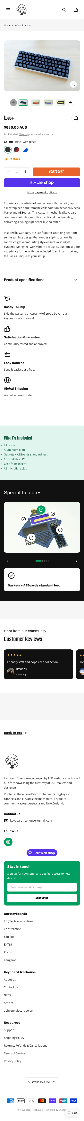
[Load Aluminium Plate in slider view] (31, 538)
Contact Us (11, 987)
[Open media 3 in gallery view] (48, 102)
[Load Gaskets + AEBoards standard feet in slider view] (41, 509)
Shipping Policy (14, 1038)
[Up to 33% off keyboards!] (42, 711)
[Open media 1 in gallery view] (23, 102)
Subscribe (42, 898)
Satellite (9, 937)
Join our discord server (19, 1010)
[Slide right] (70, 102)
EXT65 (8, 944)
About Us (10, 979)
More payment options (42, 192)
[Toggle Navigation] (8, 9)
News (7, 995)
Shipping (24, 134)
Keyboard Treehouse (31, 1109)
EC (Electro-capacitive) (18, 921)
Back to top (13, 733)
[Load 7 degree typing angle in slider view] (23, 519)
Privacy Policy (12, 1061)
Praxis (8, 952)
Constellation (12, 929)
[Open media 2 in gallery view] (35, 102)
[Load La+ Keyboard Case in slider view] (52, 513)
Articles (8, 1003)
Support (9, 1030)
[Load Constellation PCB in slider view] (60, 530)
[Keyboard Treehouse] (21, 10)
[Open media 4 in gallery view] (60, 102)
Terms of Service (14, 1053)
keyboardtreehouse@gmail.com (31, 820)
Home (7, 25)
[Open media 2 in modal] (42, 65)
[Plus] (25, 171)
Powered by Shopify (56, 1109)
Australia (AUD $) (39, 1082)
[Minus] (8, 171)
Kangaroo (10, 960)
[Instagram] (8, 842)
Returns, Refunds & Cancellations (25, 1045)
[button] (64, 9)
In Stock (18, 25)
